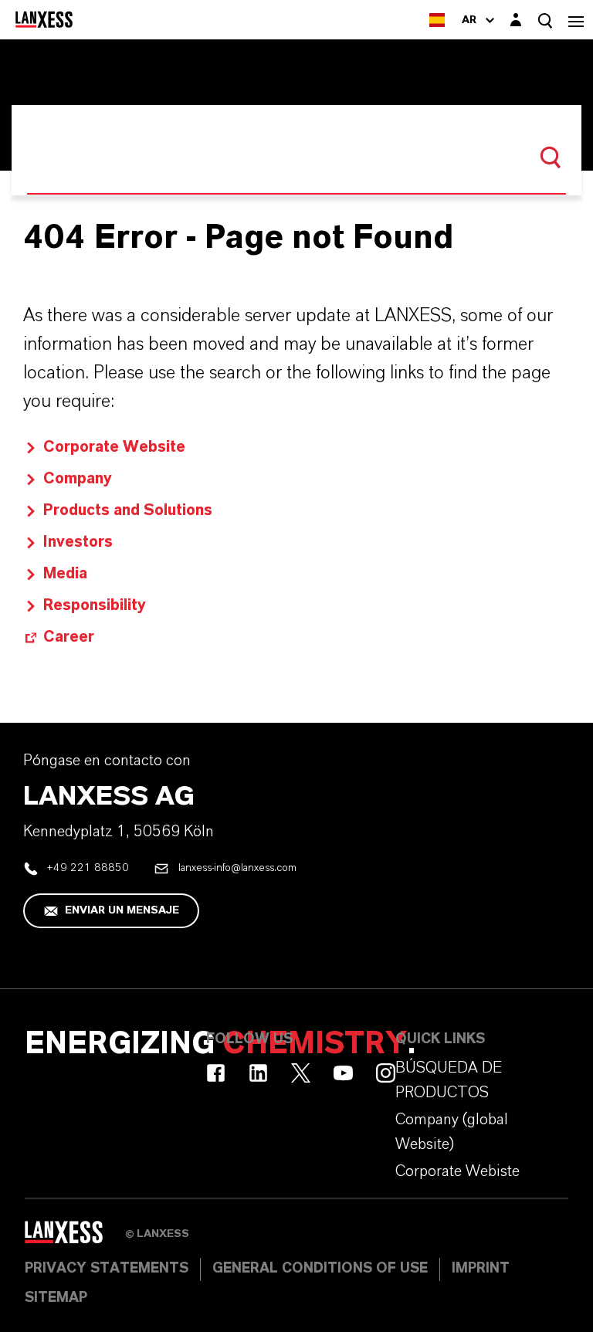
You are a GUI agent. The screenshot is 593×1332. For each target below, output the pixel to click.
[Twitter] (300, 1073)
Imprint (481, 1269)
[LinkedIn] (258, 1073)
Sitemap (56, 1298)
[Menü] (576, 19)
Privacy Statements (106, 1269)
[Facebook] (215, 1073)
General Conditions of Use (320, 1269)
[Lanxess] (75, 1238)
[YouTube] (343, 1073)
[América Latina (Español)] (437, 19)
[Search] (550, 157)
